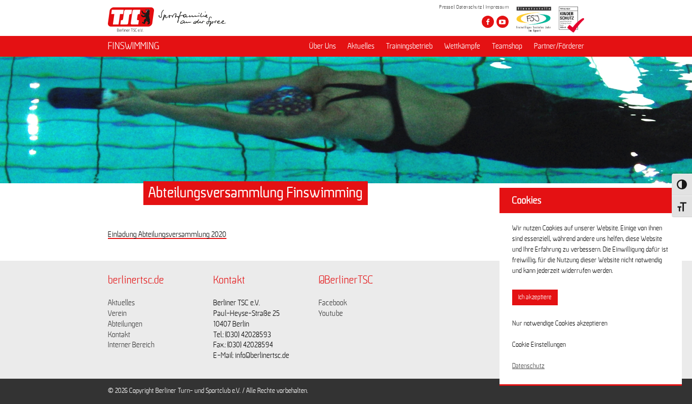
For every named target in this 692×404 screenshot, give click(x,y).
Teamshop (507, 46)
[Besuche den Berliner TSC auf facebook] (488, 22)
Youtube (331, 313)
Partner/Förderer (559, 46)
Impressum (497, 7)
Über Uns (322, 46)
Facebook (333, 303)
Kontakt (119, 335)
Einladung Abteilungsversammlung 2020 (167, 234)
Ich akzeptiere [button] (535, 297)
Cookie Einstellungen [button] (539, 344)
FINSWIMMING (134, 46)
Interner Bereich (131, 345)
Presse (446, 7)
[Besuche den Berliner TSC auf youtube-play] (502, 22)
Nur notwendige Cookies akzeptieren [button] (559, 323)
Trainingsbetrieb (409, 46)
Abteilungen (125, 324)
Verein (117, 313)
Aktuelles (361, 46)
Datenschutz (469, 7)
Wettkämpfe (462, 46)
